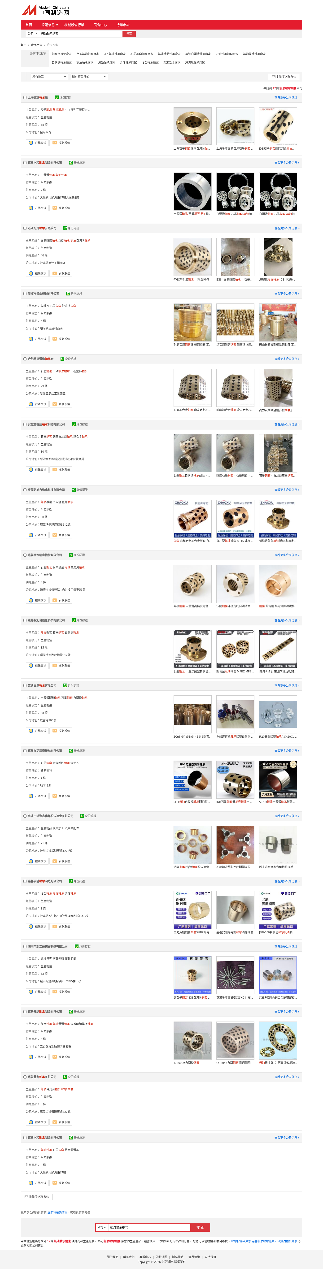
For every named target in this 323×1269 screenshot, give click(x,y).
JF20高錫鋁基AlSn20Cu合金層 (278, 737)
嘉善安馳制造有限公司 (45, 881)
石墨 (55, 306)
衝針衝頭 (58, 959)
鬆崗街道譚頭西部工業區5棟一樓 (60, 981)
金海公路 (45, 132)
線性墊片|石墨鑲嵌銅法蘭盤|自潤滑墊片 (278, 1063)
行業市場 (123, 24)
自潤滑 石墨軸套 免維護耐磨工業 (192, 214)
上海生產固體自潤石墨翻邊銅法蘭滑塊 (235, 149)
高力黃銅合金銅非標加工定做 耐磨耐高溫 (278, 410)
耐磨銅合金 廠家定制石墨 (192, 410)
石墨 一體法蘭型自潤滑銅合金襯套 (192, 671)
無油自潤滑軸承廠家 (198, 54)
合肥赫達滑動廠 (40, 359)
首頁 (29, 24)
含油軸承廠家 (128, 63)
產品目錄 (36, 45)
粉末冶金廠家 (171, 63)
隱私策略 (177, 1257)
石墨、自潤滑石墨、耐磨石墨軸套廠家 (278, 476)
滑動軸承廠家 (106, 63)
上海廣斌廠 (38, 97)
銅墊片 (74, 763)
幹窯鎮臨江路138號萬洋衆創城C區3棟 (64, 916)
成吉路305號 (48, 720)
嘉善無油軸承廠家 (87, 54)
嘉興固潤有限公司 (42, 686)
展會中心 (100, 24)
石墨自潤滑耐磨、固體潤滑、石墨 (192, 475)
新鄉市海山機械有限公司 (43, 294)
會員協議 (194, 1257)
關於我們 (112, 1257)
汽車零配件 (72, 828)
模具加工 (58, 828)
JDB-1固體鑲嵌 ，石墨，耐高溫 (235, 279)
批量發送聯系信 (286, 77)
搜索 (129, 34)
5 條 (43, 321)
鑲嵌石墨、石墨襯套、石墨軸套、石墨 (235, 475)
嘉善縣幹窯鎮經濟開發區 (55, 1046)
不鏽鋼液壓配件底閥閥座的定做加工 (235, 867)
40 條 (44, 255)
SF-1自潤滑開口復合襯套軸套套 (192, 802)
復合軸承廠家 (150, 63)
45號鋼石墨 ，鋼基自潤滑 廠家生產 (192, 279)
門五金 (57, 502)
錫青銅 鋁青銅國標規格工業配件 (278, 606)
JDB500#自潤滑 (186, 1063)
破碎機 (69, 306)
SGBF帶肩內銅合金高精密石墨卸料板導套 (278, 998)
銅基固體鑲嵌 (81, 1024)
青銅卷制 (61, 763)
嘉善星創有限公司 (42, 1077)
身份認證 (65, 97)
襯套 (46, 502)
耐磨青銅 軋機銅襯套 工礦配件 (192, 345)
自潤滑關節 (51, 698)
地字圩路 (45, 786)
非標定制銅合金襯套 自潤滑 (192, 541)
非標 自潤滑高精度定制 (191, 606)
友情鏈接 (210, 1257)
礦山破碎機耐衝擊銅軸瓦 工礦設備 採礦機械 (278, 345)
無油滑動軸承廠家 (169, 54)
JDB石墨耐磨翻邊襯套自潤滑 (278, 149)
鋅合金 (80, 437)
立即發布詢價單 (57, 1213)
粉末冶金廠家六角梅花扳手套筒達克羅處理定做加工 (278, 867)
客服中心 (145, 1257)
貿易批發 (46, 771)
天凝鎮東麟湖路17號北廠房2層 (59, 197)
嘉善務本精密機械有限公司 (45, 555)
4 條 (43, 778)
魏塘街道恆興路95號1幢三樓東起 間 (62, 590)
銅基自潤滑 (63, 437)
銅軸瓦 (45, 306)
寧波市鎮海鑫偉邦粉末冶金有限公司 (50, 816)
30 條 (44, 452)
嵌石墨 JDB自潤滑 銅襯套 (192, 998)
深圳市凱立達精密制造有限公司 (48, 946)
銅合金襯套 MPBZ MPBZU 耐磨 (235, 671)
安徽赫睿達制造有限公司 (46, 424)
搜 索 (200, 1227)
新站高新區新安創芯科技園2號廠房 (62, 459)
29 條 (44, 386)
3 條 (43, 908)
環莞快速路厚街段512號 (55, 525)
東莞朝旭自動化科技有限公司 (46, 490)
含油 (70, 894)
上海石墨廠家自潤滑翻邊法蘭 (192, 149)
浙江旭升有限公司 (42, 228)
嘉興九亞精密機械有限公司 (45, 751)
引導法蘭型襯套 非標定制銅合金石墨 (278, 541)
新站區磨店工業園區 (52, 394)
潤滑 (61, 1024)
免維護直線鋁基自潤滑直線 (235, 737)
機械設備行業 (74, 24)
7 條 (43, 190)
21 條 (44, 843)
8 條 (43, 582)
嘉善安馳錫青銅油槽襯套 (234, 932)
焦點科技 (167, 1262)
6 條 (43, 1039)
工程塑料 (78, 371)
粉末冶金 (58, 567)
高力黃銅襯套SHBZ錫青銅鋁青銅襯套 (192, 932)
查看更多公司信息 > (287, 97)
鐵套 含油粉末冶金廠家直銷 (192, 867)
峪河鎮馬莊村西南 (51, 328)
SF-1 (61, 371)
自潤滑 (48, 175)
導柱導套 (46, 959)
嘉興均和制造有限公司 (45, 163)
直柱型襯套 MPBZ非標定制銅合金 (235, 541)
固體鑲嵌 (49, 240)
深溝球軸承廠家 (195, 63)
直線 (64, 240)
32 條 (44, 974)
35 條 (44, 125)
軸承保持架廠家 (62, 54)
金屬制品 (46, 828)
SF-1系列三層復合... (77, 110)
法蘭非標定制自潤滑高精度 (235, 606)
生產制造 (46, 117)
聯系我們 (129, 1257)
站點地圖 (161, 1257)
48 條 (44, 713)
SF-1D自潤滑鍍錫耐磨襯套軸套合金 (278, 802)
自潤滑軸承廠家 (62, 63)
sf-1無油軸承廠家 (115, 54)
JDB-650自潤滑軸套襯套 (278, 932)
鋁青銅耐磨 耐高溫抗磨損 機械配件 (235, 345)
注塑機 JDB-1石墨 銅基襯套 (278, 279)
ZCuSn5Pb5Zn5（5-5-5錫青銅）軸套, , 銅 (192, 737)
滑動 (46, 110)
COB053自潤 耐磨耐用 (233, 1063)
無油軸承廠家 (84, 63)
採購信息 (48, 24)
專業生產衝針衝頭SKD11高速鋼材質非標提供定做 (235, 998)
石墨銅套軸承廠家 (142, 54)
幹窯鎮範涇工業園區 (52, 263)
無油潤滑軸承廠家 (254, 54)
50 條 (44, 517)
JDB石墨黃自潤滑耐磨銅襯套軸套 (235, 802)
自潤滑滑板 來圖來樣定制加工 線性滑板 (278, 671)
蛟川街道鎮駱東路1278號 (56, 851)
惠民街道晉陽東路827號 (55, 1112)
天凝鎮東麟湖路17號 (53, 1172)
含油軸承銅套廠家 (227, 54)
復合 (46, 894)
